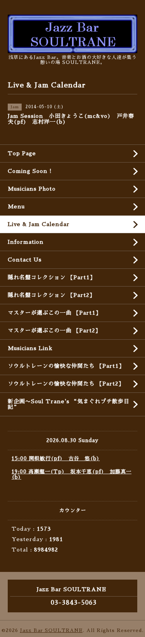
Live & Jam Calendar (39, 224)
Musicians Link (30, 348)
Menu (16, 206)
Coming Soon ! (30, 171)
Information (26, 242)
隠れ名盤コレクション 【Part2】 (51, 295)
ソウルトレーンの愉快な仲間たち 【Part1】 (66, 366)
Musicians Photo (32, 188)
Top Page (22, 153)
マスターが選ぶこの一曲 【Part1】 (54, 312)
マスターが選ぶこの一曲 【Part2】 (54, 330)
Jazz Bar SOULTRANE (51, 630)
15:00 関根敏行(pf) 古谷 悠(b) (56, 458)
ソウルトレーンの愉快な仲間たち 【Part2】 (66, 383)
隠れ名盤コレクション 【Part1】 (52, 277)
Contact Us (25, 259)
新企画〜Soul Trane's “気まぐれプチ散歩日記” (69, 404)
